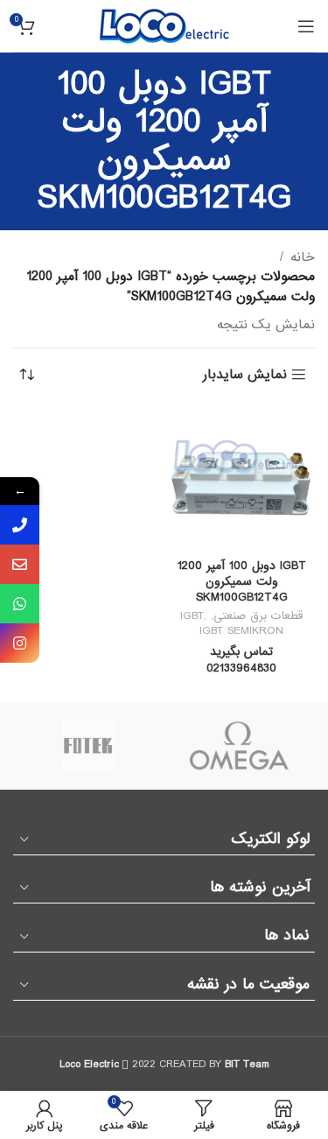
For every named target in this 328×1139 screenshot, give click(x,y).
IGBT (192, 616)
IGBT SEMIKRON (241, 630)
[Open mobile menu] (306, 26)
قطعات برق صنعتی (258, 616)
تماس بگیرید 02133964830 (241, 660)
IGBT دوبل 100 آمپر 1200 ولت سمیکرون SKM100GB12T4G (242, 581)
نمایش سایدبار (245, 375)
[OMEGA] (240, 746)
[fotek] (88, 746)
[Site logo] (164, 25)
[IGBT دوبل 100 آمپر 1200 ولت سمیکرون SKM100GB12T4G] (242, 478)
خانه (302, 257)
